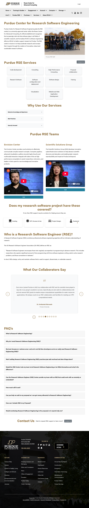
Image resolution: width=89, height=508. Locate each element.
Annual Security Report (60, 462)
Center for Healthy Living (11, 468)
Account (42, 10)
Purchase (27, 15)
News (7, 10)
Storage (61, 10)
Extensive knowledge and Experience (17, 112)
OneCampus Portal (43, 478)
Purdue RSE (16, 15)
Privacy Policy (56, 500)
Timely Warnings (58, 484)
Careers (7, 465)
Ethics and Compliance (27, 467)
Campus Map (8, 462)
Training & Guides (18, 10)
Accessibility (26, 500)
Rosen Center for (30, 4)
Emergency (57, 468)
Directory (7, 475)
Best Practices (11, 118)
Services (36, 15)
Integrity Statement (46, 500)
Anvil (7, 15)
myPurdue (40, 472)
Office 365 (40, 475)
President (23, 477)
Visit (23, 197)
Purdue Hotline (58, 481)
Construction (57, 465)
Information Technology (60, 472)
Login (79, 4)
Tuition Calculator (26, 484)
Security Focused (12, 125)
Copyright (32, 498)
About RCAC (47, 15)
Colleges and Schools (10, 472)
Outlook (40, 482)
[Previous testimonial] (8, 294)
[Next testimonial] (81, 294)
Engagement (32, 10)
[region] (44, 294)
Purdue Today (25, 481)
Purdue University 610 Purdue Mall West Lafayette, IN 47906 (28, 441)
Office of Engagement (27, 474)
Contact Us (81, 62)
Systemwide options (60, 446)
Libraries (7, 484)
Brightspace (41, 465)
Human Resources (43, 468)
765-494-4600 (25, 448)
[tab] (39, 316)
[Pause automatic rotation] (34, 317)
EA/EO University (35, 500)
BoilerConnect (41, 462)
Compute (52, 10)
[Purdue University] (14, 4)
